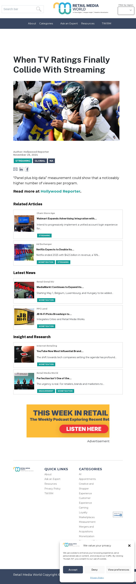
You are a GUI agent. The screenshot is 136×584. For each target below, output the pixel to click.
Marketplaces (87, 517)
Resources (87, 23)
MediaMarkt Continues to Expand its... (60, 287)
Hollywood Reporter (60, 191)
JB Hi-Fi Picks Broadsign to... (54, 314)
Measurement (87, 521)
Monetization (86, 536)
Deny (95, 569)
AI (80, 474)
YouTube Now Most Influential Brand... (60, 351)
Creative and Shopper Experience (86, 488)
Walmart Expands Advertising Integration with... (67, 218)
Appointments (87, 479)
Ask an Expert (69, 23)
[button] (129, 545)
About (32, 23)
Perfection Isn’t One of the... (54, 378)
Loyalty (83, 512)
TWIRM (106, 23)
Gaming (83, 507)
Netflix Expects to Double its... (55, 249)
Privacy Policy (97, 577)
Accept (72, 569)
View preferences (118, 569)
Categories (46, 23)
